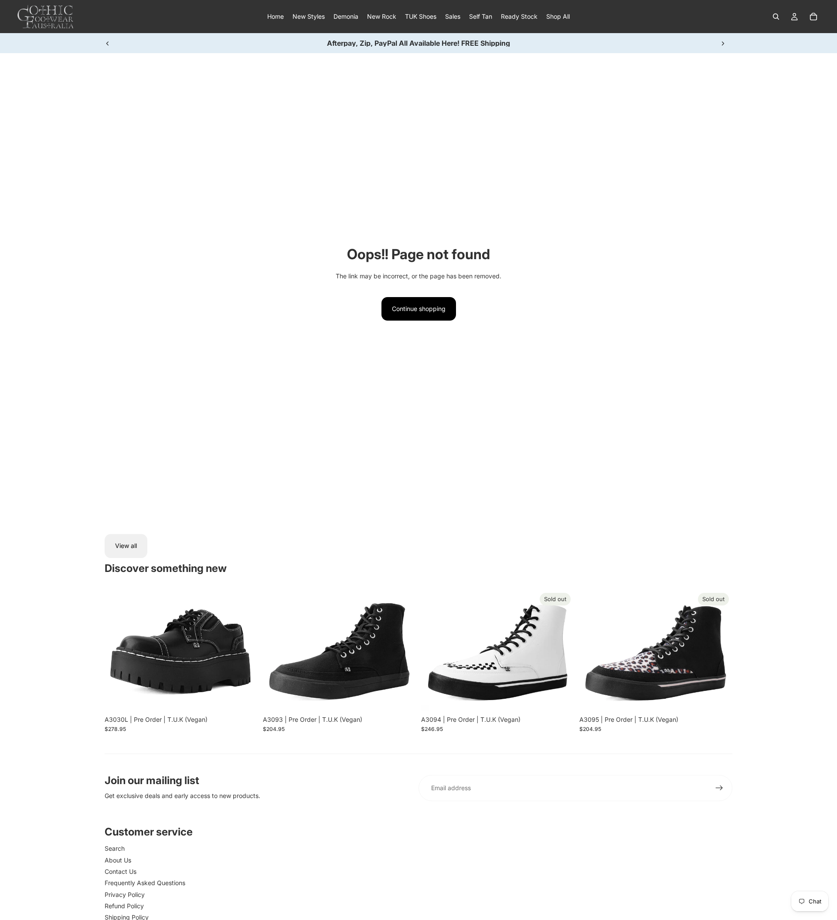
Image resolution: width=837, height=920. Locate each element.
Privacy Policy (125, 894)
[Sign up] (719, 788)
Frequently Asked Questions (145, 882)
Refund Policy (124, 906)
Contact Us (120, 871)
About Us (118, 860)
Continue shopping (419, 308)
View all (126, 545)
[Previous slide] (107, 43)
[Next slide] (722, 43)
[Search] (776, 16)
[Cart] (813, 16)
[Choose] (244, 698)
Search (115, 848)
